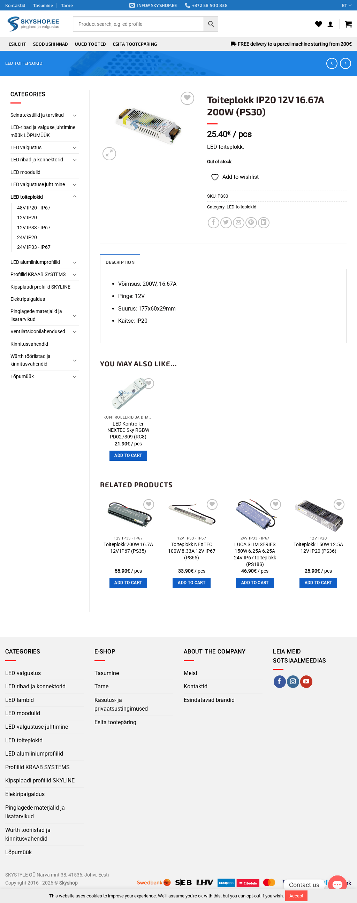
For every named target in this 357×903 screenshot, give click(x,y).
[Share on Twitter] (226, 223)
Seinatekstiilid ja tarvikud (37, 115)
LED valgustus (25, 147)
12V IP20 (27, 217)
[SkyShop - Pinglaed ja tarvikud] (33, 24)
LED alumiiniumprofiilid (35, 262)
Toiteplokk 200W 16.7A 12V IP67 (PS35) (128, 548)
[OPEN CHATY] (337, 884)
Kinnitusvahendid (29, 344)
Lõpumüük (22, 376)
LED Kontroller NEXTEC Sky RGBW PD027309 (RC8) (128, 430)
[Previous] (100, 549)
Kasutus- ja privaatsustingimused (121, 704)
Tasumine (43, 5)
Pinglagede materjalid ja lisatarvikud (36, 315)
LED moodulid (25, 172)
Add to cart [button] (128, 455)
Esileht (17, 44)
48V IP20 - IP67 (34, 208)
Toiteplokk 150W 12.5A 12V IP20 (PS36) (318, 548)
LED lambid (19, 700)
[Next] (346, 549)
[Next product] (331, 63)
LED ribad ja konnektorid (36, 159)
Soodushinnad (50, 44)
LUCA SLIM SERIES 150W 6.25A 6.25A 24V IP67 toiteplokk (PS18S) (255, 554)
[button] (330, 24)
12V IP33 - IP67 (34, 227)
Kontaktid (15, 5)
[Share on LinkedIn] (263, 223)
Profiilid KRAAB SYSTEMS (38, 274)
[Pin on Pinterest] (251, 223)
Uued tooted (90, 44)
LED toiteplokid (24, 63)
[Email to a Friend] (238, 223)
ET (344, 5)
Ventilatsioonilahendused (37, 331)
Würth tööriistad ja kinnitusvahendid (30, 360)
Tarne (67, 5)
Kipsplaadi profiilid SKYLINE (40, 287)
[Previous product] (345, 63)
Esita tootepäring (135, 44)
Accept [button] (296, 895)
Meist (190, 673)
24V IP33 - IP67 (34, 247)
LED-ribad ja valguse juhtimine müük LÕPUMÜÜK (42, 131)
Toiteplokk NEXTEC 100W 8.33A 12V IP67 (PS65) (191, 551)
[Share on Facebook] (213, 223)
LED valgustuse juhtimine (37, 184)
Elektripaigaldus (27, 299)
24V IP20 (27, 237)
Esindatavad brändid (209, 700)
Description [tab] (120, 262)
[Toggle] (74, 115)
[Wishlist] (318, 24)
